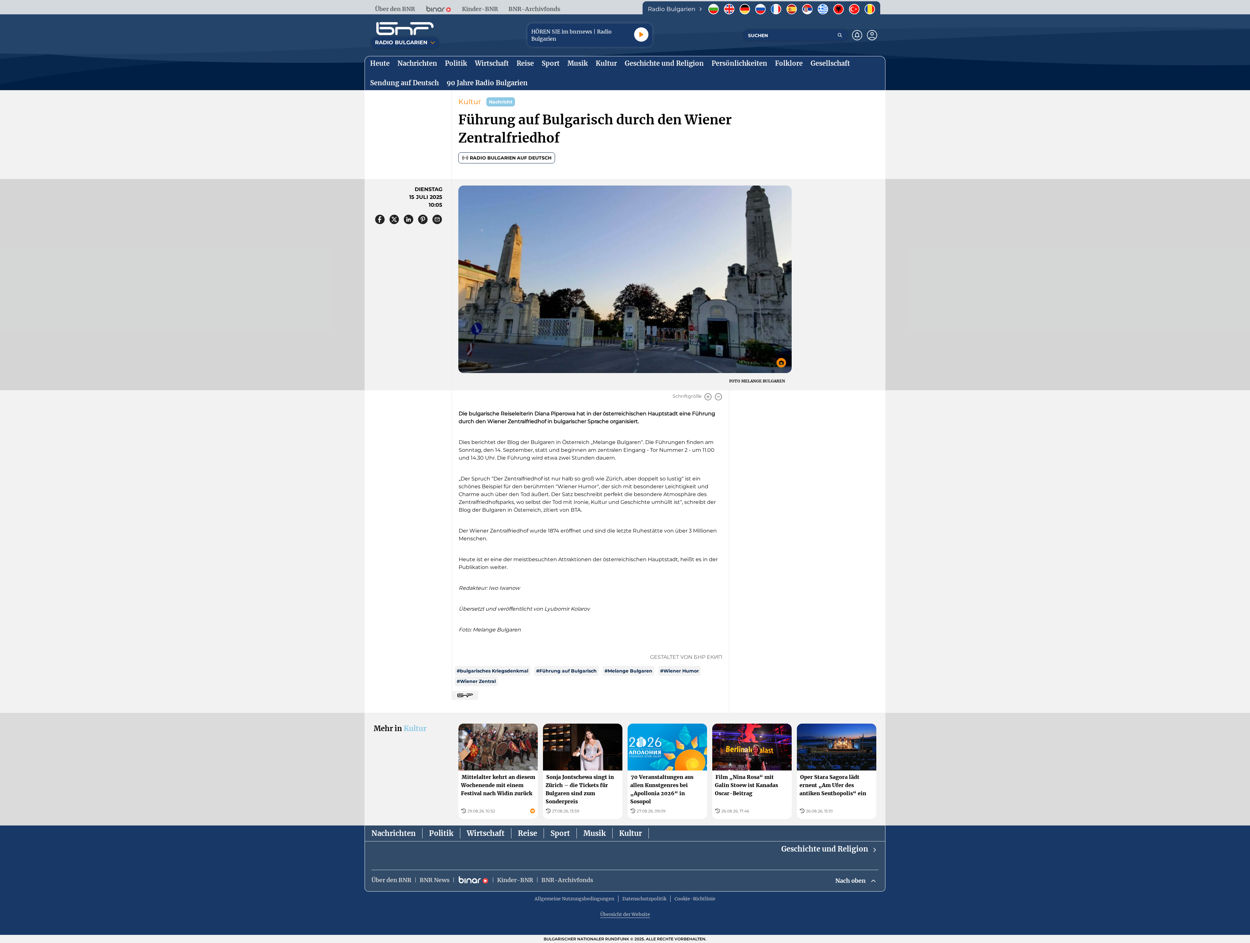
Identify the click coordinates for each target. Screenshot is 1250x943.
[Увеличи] (708, 397)
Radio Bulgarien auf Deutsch (510, 158)
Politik (441, 833)
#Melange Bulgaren (628, 671)
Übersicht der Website (625, 914)
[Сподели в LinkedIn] (408, 219)
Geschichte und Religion (824, 848)
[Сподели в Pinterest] (423, 219)
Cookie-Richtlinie (694, 899)
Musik (594, 833)
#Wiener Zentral (476, 681)
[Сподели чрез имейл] (437, 219)
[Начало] (405, 28)
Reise (527, 833)
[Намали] (718, 397)
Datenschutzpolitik (644, 899)
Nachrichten (393, 833)
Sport (560, 833)
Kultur (469, 101)
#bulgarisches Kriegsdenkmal (492, 671)
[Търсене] (840, 35)
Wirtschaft (486, 833)
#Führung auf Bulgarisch (566, 671)
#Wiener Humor (679, 671)
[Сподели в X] (394, 219)
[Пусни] (641, 34)
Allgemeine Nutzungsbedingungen (574, 899)
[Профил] (872, 35)
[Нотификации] (857, 35)
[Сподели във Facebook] (380, 219)
